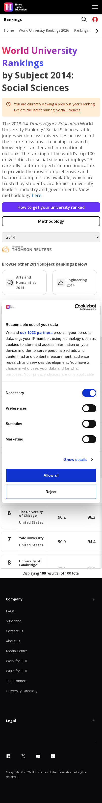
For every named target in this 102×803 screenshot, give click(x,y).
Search (84, 19)
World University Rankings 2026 (44, 30)
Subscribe (13, 621)
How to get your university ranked (51, 207)
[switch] (89, 408)
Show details (75, 459)
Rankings (13, 19)
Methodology (51, 221)
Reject (51, 492)
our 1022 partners (36, 332)
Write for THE (17, 670)
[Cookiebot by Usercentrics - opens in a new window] (74, 307)
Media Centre (16, 651)
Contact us (14, 631)
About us (13, 641)
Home (9, 30)
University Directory (21, 690)
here (36, 195)
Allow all (51, 475)
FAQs (10, 611)
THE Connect (16, 680)
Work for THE (17, 660)
